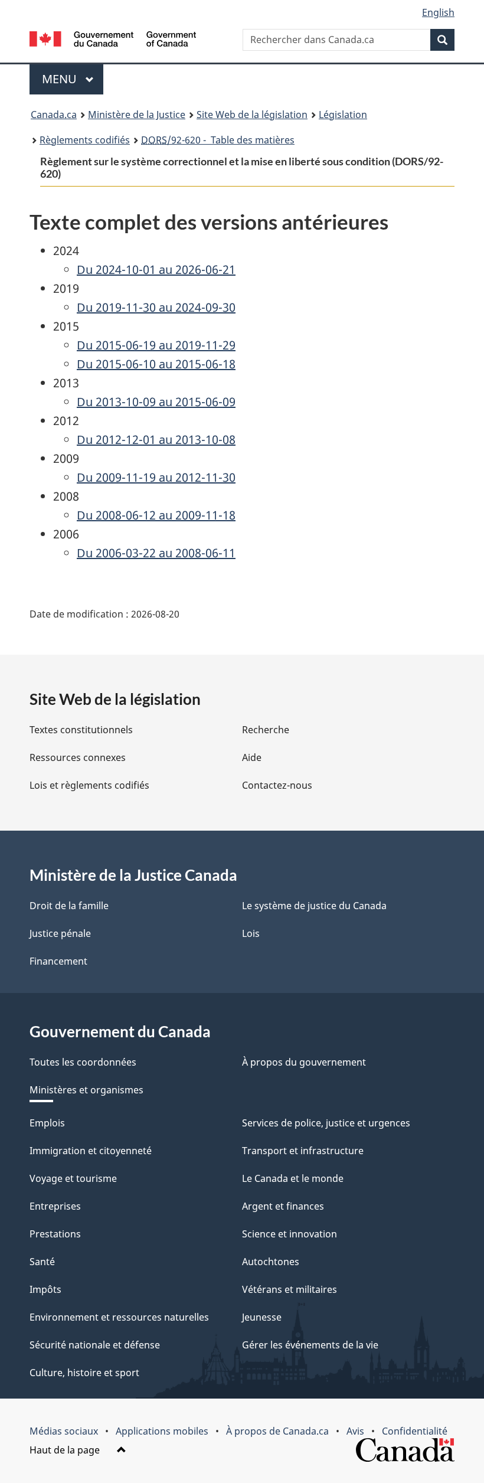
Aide (251, 757)
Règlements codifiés (85, 139)
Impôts (45, 1289)
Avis (355, 1431)
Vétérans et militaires (289, 1289)
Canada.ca (54, 114)
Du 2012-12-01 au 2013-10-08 (156, 439)
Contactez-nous (277, 785)
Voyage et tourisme (73, 1178)
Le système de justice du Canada (314, 905)
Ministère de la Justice (136, 114)
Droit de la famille (69, 905)
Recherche (265, 729)
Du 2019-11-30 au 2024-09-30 (156, 307)
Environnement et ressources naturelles (119, 1317)
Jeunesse (262, 1317)
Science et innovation (289, 1233)
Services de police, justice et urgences (326, 1122)
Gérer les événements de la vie (310, 1344)
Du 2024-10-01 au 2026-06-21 (156, 269)
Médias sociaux (64, 1431)
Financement (58, 961)
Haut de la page (66, 1449)
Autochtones (270, 1261)
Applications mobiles (162, 1431)
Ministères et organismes (86, 1089)
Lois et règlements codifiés (89, 785)
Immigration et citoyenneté (91, 1150)
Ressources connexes (78, 757)
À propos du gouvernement (304, 1062)
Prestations (55, 1233)
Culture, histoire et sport (84, 1372)
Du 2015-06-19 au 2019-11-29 (156, 345)
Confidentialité (414, 1431)
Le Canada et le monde (293, 1178)
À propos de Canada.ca (277, 1431)
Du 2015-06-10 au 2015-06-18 (156, 364)
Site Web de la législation (252, 114)
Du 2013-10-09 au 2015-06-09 (156, 402)
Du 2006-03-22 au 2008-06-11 (156, 553)
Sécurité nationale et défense (95, 1344)
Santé (42, 1261)
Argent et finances (283, 1206)
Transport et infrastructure (303, 1150)
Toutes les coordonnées (83, 1062)
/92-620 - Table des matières (218, 139)
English (438, 12)
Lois (251, 933)
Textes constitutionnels (81, 729)
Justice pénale (60, 933)
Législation (343, 114)
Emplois (47, 1122)
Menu (72, 79)
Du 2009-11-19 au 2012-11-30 (156, 477)
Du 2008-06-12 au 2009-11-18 (156, 515)
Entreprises (55, 1206)
